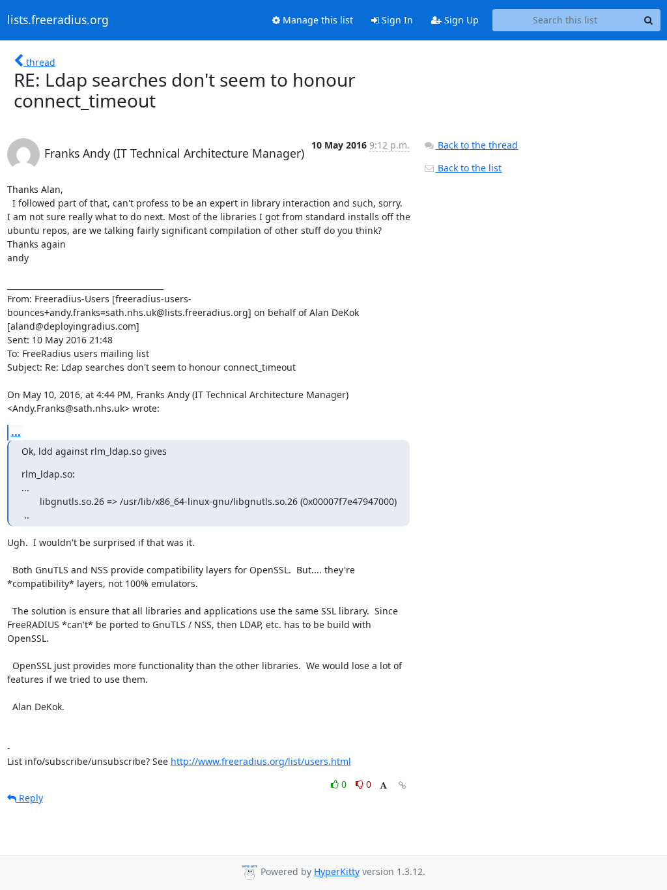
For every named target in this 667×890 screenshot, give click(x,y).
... (16, 432)
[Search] (648, 20)
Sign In (396, 20)
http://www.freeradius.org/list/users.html (261, 761)
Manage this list (316, 20)
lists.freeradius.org (58, 20)
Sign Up (460, 20)
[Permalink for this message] (402, 785)
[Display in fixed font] (383, 786)
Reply (29, 798)
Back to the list (468, 168)
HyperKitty (337, 871)
